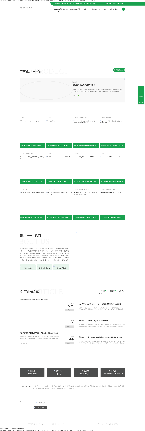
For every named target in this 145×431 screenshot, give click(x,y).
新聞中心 (86, 9)
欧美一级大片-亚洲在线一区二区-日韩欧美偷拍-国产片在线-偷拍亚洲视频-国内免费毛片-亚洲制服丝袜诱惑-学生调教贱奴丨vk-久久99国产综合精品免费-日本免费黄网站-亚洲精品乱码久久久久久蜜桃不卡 (47, 0)
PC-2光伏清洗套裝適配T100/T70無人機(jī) (115, 181)
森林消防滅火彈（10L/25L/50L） (59, 145)
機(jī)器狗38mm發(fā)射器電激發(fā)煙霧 (34, 217)
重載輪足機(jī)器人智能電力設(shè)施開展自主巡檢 (118, 145)
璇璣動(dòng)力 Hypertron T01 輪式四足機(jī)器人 (64, 181)
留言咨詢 (120, 413)
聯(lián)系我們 (114, 9)
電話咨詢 (141, 96)
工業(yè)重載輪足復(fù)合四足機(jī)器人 (33, 181)
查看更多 (122, 291)
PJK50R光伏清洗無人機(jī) (113, 217)
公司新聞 (95, 402)
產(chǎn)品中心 (77, 9)
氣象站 (69, 405)
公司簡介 (120, 404)
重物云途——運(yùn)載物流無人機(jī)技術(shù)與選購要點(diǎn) (100, 337)
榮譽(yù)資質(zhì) (120, 410)
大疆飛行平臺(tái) (71, 411)
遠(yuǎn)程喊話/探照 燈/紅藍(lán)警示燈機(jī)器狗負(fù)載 (66, 217)
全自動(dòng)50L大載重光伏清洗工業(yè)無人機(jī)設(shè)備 (94, 217)
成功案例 (95, 411)
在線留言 (105, 9)
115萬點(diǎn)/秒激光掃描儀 (83, 85)
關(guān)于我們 (67, 9)
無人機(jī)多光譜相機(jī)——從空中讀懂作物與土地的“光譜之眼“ (100, 304)
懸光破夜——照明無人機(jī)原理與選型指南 (93, 320)
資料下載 (95, 408)
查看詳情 (74, 95)
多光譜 (69, 402)
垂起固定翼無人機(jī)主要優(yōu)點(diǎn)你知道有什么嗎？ (40, 333)
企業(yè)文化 (120, 407)
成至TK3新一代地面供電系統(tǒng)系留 (33, 145)
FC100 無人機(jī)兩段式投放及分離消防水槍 (88, 181)
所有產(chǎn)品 (120, 70)
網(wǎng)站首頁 (58, 10)
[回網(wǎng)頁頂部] (141, 91)
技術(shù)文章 (96, 9)
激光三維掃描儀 (71, 408)
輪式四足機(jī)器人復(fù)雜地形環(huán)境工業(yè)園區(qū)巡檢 (95, 145)
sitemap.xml (122, 424)
